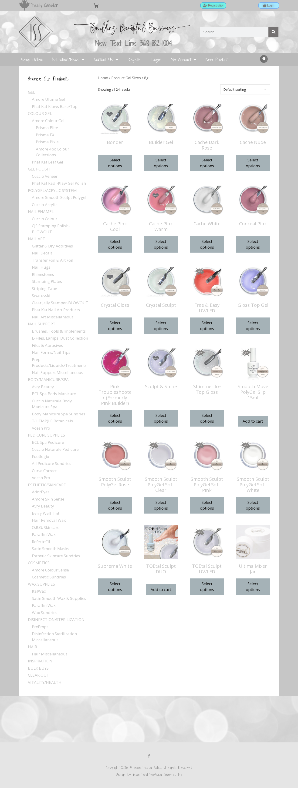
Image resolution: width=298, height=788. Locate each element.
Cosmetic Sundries (49, 577)
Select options (115, 163)
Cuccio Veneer (45, 176)
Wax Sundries (44, 612)
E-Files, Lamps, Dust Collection (60, 338)
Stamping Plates (47, 281)
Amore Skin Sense (48, 499)
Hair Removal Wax (49, 520)
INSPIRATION (40, 661)
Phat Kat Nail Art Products (56, 309)
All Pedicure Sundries (51, 463)
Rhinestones (43, 274)
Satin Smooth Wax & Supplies (59, 598)
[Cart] (96, 5)
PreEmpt (40, 626)
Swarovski (41, 295)
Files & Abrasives (47, 345)
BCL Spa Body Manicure (54, 393)
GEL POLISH (39, 169)
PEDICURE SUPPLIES (46, 435)
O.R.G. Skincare (45, 527)
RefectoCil (41, 541)
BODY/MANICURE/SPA (48, 379)
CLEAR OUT (38, 675)
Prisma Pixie (47, 141)
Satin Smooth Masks (50, 548)
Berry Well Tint (45, 513)
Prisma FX (45, 134)
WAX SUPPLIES (41, 584)
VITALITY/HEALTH (44, 682)
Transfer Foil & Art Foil (52, 260)
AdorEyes (40, 491)
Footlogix (40, 456)
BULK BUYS (38, 668)
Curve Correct (44, 470)
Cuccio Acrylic (44, 204)
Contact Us (103, 59)
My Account (180, 59)
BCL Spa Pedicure (48, 442)
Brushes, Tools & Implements (59, 331)
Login (156, 59)
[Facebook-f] (149, 756)
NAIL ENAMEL (41, 211)
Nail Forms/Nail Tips (51, 352)
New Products (218, 59)
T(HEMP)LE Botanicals (52, 421)
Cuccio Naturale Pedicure (55, 449)
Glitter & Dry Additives (52, 246)
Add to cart (253, 421)
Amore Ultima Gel (48, 99)
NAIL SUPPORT (41, 324)
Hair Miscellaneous (50, 654)
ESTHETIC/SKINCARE (47, 484)
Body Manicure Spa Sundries (58, 414)
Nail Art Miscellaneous (53, 317)
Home (103, 77)
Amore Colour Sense (50, 570)
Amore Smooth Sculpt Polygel (59, 197)
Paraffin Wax (44, 534)
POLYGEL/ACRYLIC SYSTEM (52, 190)
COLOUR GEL (40, 113)
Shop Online (32, 59)
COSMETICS (39, 562)
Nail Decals (42, 253)
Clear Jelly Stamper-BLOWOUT (60, 302)
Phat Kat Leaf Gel (47, 162)
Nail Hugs (41, 267)
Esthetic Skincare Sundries (56, 555)
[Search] (273, 32)
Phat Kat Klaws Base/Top (55, 106)
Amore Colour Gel (48, 120)
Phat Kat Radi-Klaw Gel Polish (59, 183)
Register (135, 59)
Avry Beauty (43, 386)
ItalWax (39, 591)
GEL (31, 92)
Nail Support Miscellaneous (57, 372)
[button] (264, 59)
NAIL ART (36, 238)
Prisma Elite (47, 127)
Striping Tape (44, 288)
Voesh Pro (41, 428)
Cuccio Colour (44, 218)
